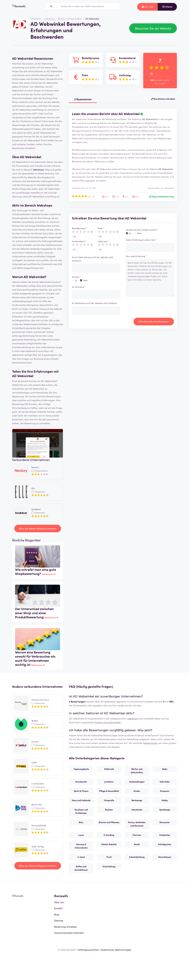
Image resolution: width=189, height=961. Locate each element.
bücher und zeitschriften (108, 722)
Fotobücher (164, 834)
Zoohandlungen (136, 781)
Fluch (109, 856)
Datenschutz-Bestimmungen (116, 949)
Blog (56, 914)
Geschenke (137, 809)
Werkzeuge (136, 800)
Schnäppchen (164, 844)
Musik (137, 844)
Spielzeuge (164, 809)
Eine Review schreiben (164, 98)
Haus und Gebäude (81, 800)
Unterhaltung (108, 866)
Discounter (164, 822)
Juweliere (109, 781)
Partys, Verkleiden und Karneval (137, 824)
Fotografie (109, 800)
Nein (85, 280)
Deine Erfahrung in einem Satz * (141, 239)
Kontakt (58, 908)
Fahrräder (165, 781)
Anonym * (76, 276)
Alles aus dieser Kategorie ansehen (37, 528)
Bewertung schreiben (65, 926)
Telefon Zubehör (109, 844)
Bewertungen (150, 743)
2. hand (81, 856)
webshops (132, 718)
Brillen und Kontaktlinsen (81, 868)
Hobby (165, 800)
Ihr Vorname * (78, 286)
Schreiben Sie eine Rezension (153, 321)
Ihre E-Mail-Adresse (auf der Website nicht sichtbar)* (92, 259)
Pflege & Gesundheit (109, 790)
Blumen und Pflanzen (109, 822)
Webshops (49, 18)
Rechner (109, 809)
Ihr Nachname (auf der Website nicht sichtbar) (94, 303)
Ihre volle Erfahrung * (136, 256)
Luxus (81, 834)
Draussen (164, 790)
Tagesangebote (81, 768)
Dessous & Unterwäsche (81, 846)
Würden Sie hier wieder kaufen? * (142, 229)
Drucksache (81, 781)
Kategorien (35, 18)
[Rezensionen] (19, 7)
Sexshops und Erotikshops (81, 811)
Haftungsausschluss (88, 949)
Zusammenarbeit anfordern (69, 932)
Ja (76, 280)
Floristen (137, 834)
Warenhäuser (164, 856)
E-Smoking (109, 834)
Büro (81, 822)
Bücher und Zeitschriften (70, 18)
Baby (164, 768)
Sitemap (58, 920)
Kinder (137, 790)
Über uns (59, 902)
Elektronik (109, 768)
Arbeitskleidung (137, 856)
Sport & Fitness (81, 790)
